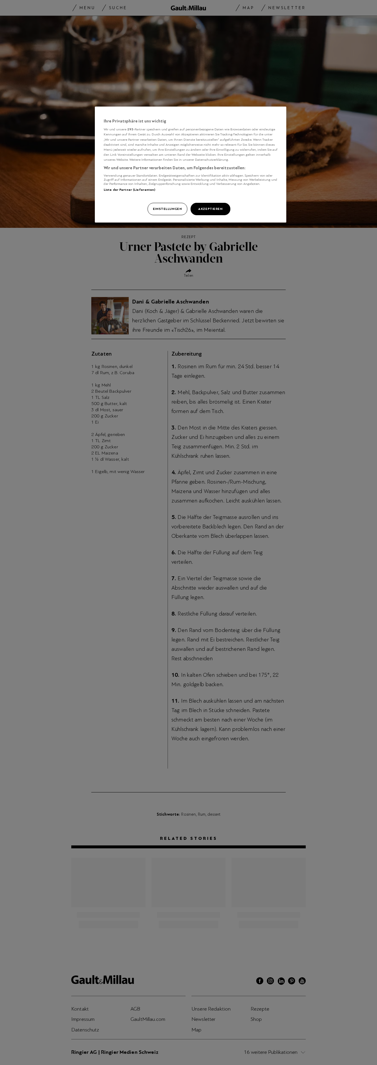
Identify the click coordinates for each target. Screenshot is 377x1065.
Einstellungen (167, 209)
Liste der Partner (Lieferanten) (130, 190)
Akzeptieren (210, 209)
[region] (190, 165)
